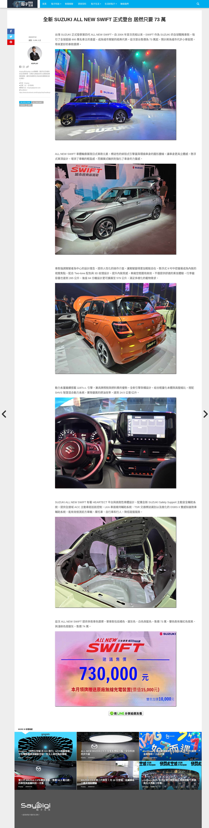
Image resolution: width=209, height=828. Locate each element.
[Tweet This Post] (11, 37)
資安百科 (82, 4)
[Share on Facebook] (11, 31)
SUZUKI (22, 105)
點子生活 (95, 4)
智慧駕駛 (69, 4)
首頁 (44, 4)
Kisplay (34, 63)
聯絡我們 (124, 4)
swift (29, 105)
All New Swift (37, 102)
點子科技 (55, 4)
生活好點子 (110, 4)
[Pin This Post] (11, 42)
